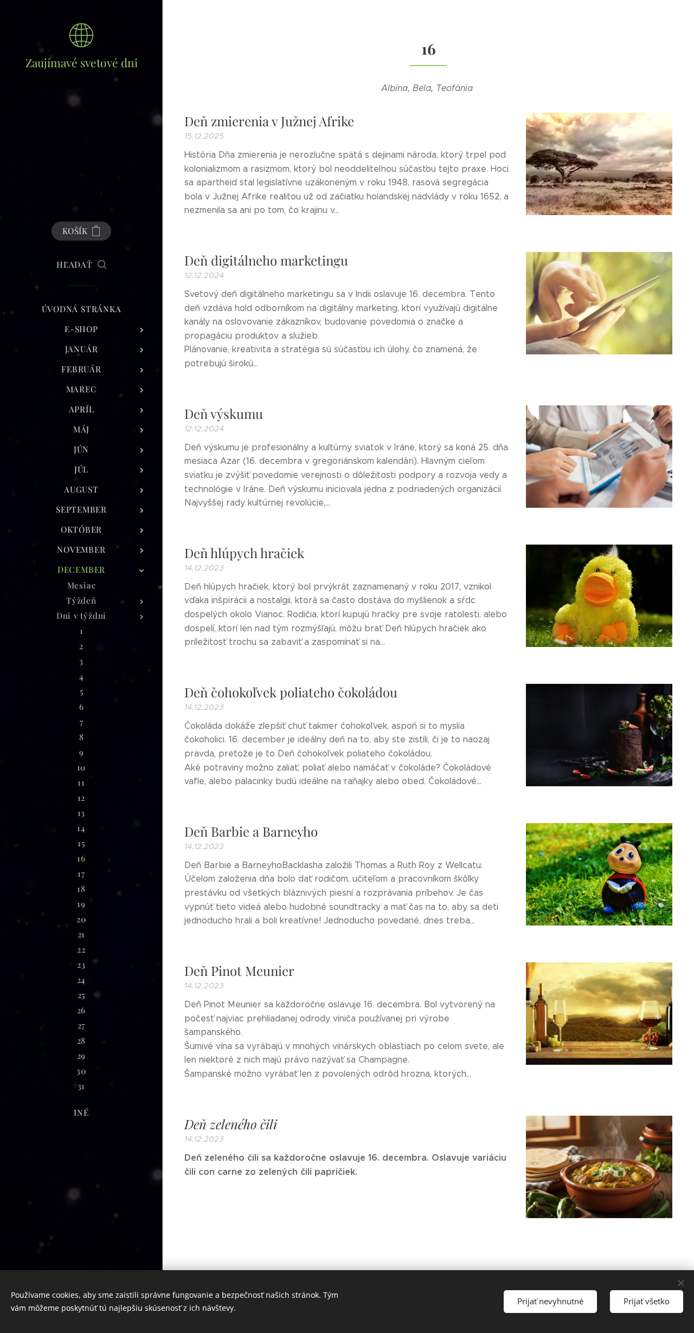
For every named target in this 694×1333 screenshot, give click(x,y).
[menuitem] (81, 309)
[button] (81, 264)
